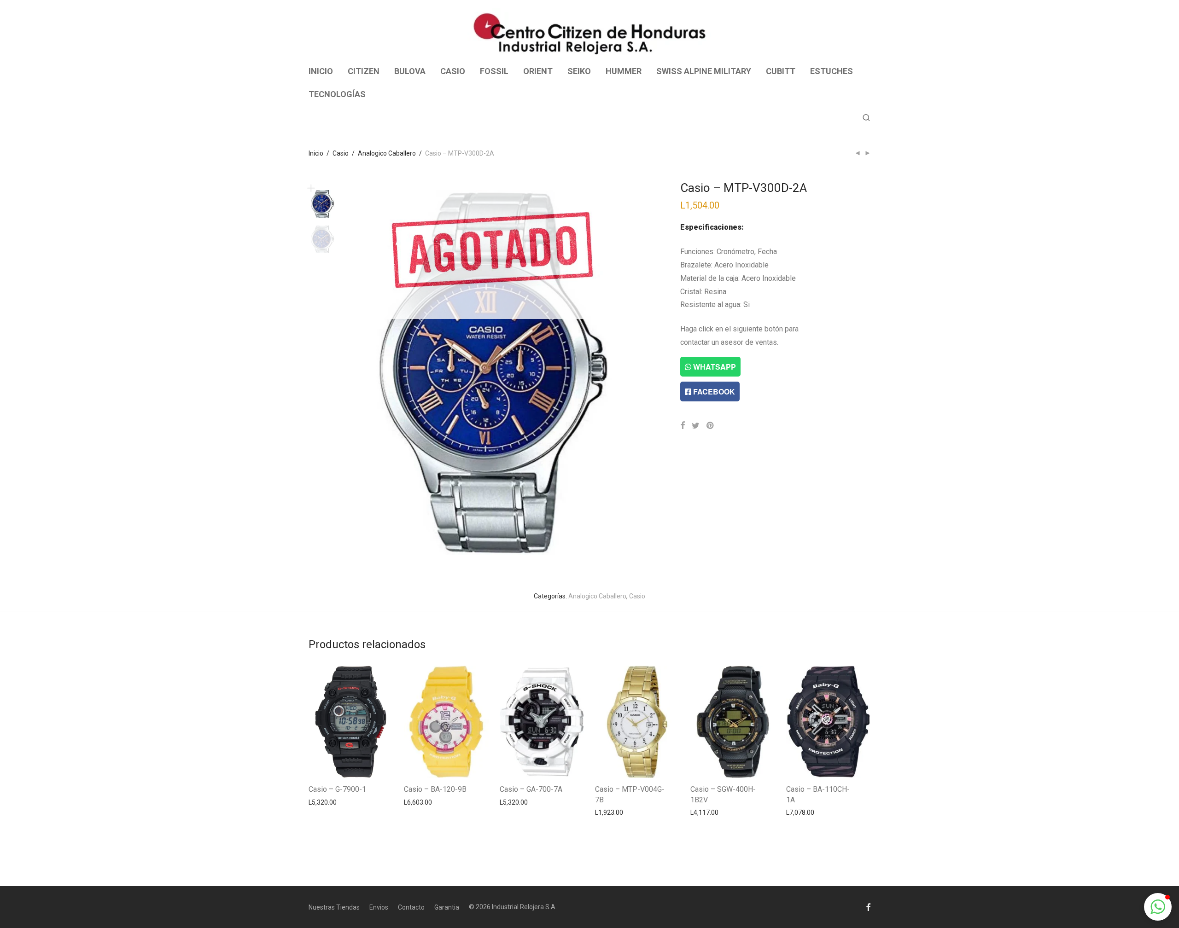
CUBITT (780, 71)
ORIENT (538, 71)
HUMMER (624, 71)
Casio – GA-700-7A (531, 789)
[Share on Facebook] (682, 425)
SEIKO (579, 71)
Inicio (316, 153)
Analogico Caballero (387, 153)
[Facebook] (868, 907)
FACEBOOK (713, 391)
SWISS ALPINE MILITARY (703, 71)
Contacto (411, 907)
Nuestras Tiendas (334, 907)
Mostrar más (322, 802)
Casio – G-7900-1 (337, 789)
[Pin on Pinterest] (710, 425)
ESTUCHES (831, 71)
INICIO (321, 71)
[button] (1158, 907)
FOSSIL (494, 71)
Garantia (446, 907)
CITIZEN (363, 71)
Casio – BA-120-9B (435, 789)
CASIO (452, 71)
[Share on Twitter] (696, 425)
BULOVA (410, 71)
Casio (341, 153)
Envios (378, 907)
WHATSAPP (713, 366)
